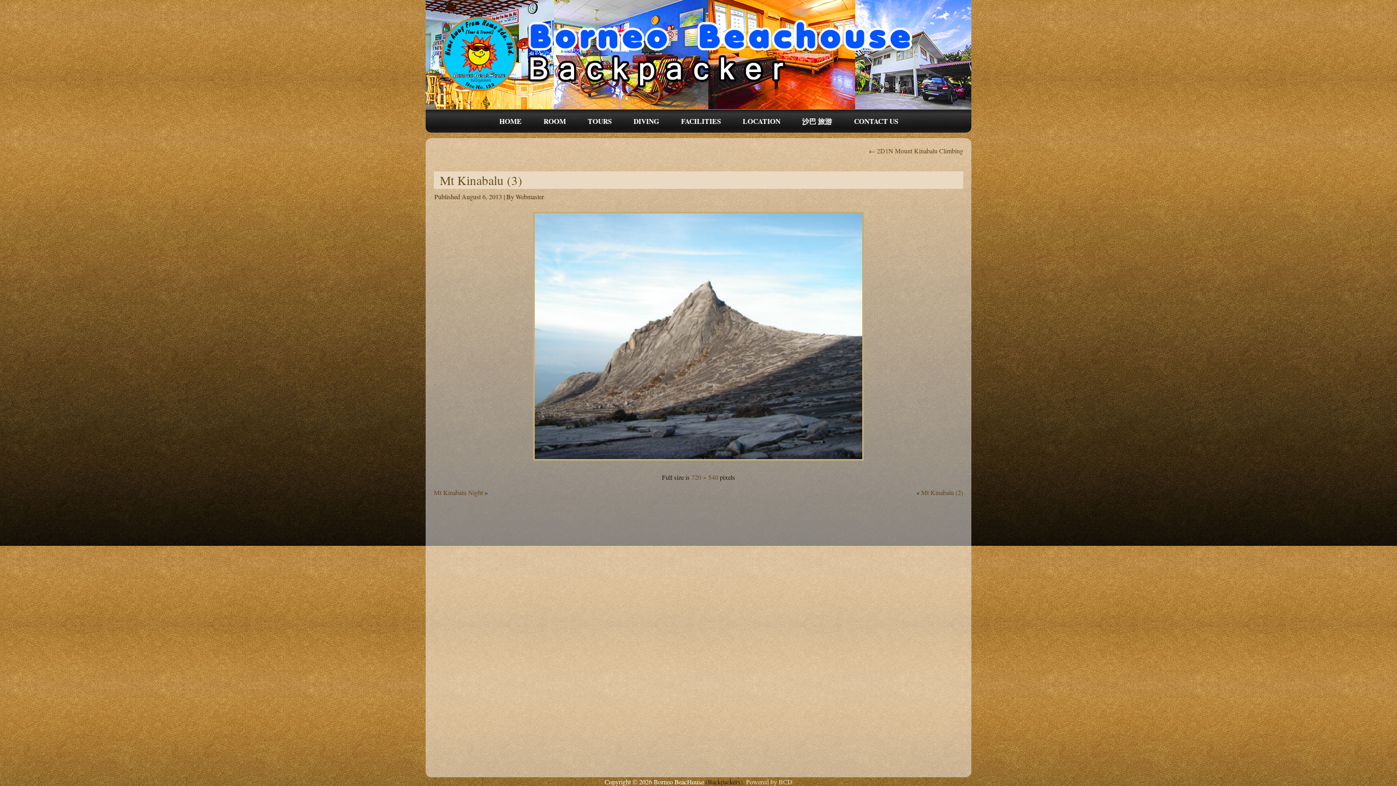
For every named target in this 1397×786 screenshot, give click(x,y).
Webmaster (530, 196)
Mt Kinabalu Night (458, 492)
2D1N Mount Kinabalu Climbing (916, 150)
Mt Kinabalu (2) (942, 492)
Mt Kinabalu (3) (481, 180)
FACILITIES (701, 121)
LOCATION (761, 121)
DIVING (646, 121)
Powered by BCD (769, 781)
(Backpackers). (726, 781)
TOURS (600, 121)
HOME (510, 121)
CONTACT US (876, 121)
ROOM (555, 121)
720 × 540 (704, 477)
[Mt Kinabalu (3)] (698, 461)
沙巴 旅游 (817, 121)
